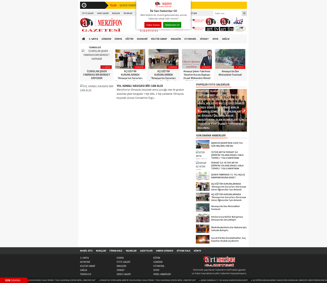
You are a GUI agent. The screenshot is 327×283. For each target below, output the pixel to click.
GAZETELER (146, 250)
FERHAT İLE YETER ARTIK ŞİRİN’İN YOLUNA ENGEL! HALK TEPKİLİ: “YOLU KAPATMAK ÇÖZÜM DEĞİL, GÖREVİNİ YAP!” (139, 280)
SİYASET (204, 39)
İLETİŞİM (193, 13)
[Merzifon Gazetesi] (163, 6)
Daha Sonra (153, 25)
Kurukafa (85, 45)
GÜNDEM (106, 39)
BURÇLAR (116, 13)
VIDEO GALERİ (103, 13)
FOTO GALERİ (88, 13)
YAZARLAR (127, 13)
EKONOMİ (142, 39)
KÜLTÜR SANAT (159, 39)
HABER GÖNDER (164, 250)
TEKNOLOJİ (95, 47)
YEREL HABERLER (162, 274)
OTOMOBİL (190, 39)
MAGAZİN (176, 39)
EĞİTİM (129, 39)
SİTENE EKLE (183, 250)
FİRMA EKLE (116, 250)
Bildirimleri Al (172, 25)
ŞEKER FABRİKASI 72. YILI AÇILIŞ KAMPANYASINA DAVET (215, 280)
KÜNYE (197, 250)
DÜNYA (118, 39)
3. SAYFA (93, 39)
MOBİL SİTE (86, 250)
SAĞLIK (225, 39)
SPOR (215, 39)
